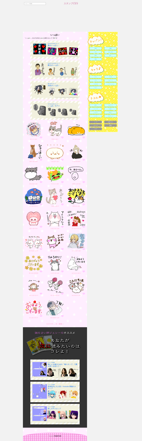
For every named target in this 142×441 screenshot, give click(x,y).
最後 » (61, 324)
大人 (96, 52)
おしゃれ (110, 52)
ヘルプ (95, 128)
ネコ (96, 76)
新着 (110, 125)
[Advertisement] (71, 19)
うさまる (96, 84)
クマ (96, 80)
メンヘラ (96, 108)
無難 (110, 48)
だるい (110, 108)
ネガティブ (110, 116)
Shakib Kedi (57, 436)
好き (96, 105)
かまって (110, 105)
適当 (96, 59)
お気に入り (110, 122)
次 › (57, 324)
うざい (95, 87)
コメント (96, 125)
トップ (95, 122)
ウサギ (110, 76)
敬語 (96, 48)
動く (110, 55)
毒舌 (96, 55)
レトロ (95, 116)
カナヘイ (110, 80)
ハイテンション (110, 84)
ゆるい (110, 112)
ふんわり (96, 112)
